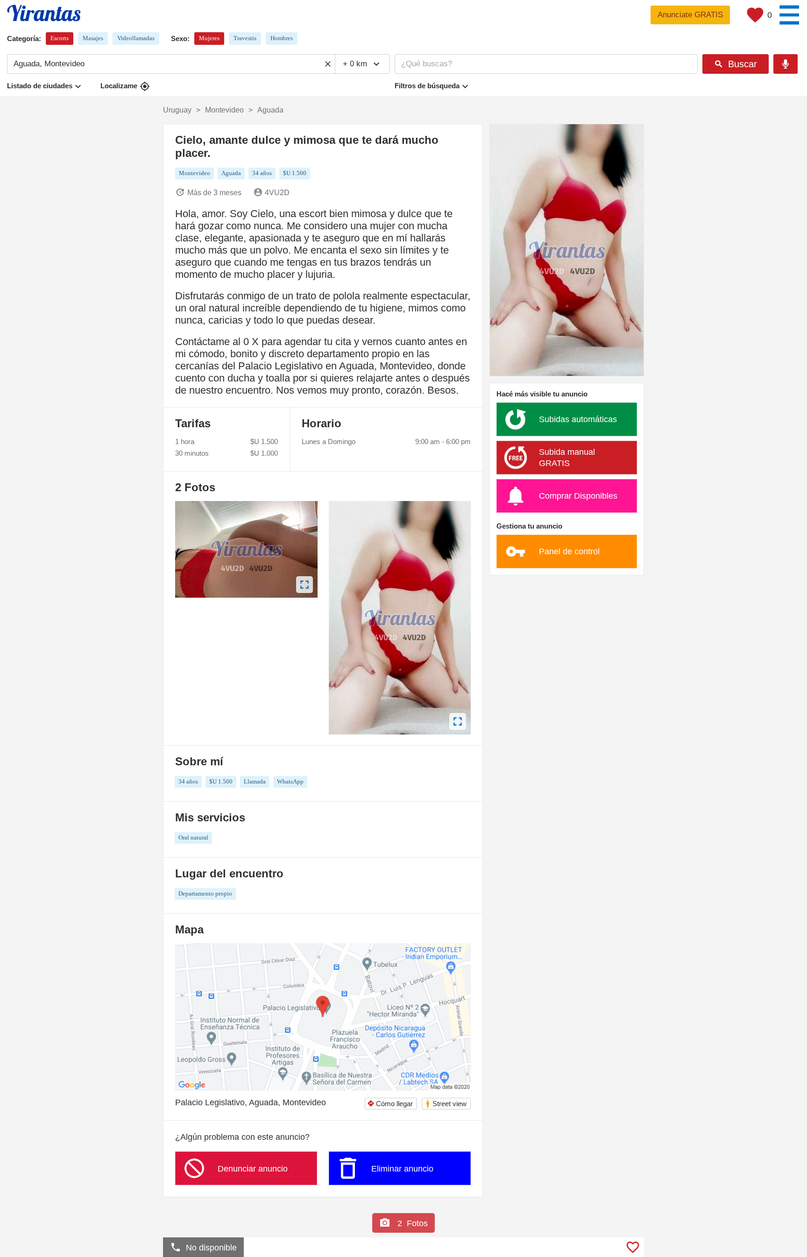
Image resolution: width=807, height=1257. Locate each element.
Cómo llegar (390, 1104)
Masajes (93, 38)
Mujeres (209, 38)
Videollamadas (136, 38)
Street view (446, 1103)
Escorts (59, 38)
